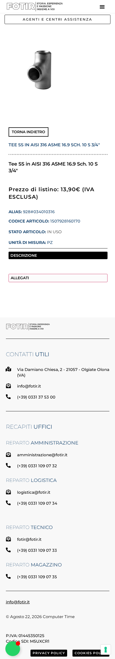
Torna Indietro (28, 131)
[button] (102, 7)
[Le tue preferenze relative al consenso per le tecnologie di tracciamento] (106, 650)
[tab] (58, 255)
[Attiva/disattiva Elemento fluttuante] (12, 648)
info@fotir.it (18, 601)
